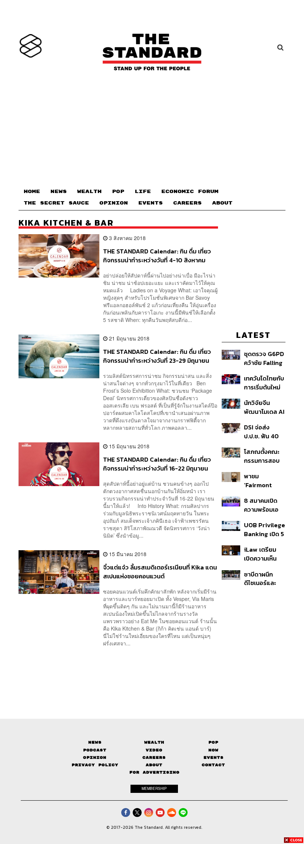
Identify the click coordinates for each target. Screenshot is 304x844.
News (95, 742)
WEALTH (89, 191)
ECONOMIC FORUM (189, 191)
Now (213, 750)
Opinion (94, 757)
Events (214, 757)
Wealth (154, 742)
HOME (32, 191)
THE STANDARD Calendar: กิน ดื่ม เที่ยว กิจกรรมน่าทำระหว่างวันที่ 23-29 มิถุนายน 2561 (157, 356)
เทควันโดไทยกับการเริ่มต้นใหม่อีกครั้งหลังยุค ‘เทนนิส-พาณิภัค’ (264, 382)
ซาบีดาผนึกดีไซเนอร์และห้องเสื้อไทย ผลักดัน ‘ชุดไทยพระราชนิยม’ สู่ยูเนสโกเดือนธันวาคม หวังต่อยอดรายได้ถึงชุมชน (264, 578)
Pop (213, 742)
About (154, 765)
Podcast (94, 750)
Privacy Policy (95, 765)
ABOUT (222, 203)
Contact (213, 765)
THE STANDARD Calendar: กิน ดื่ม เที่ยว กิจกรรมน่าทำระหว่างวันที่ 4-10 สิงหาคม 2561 (157, 255)
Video (154, 750)
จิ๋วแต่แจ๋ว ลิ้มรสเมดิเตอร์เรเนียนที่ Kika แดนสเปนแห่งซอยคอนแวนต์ (160, 571)
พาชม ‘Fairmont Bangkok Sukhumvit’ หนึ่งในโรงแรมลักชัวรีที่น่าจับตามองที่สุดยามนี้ (262, 480)
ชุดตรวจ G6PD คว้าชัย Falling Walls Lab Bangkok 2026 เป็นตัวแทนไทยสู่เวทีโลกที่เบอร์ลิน (264, 358)
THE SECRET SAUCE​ (56, 203)
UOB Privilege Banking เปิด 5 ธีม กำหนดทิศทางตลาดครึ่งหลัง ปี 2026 (264, 529)
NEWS (58, 191)
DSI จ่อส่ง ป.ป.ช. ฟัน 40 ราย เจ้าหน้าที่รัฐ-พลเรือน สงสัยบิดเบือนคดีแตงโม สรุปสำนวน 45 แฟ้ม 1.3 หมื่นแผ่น (264, 431)
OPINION (113, 203)
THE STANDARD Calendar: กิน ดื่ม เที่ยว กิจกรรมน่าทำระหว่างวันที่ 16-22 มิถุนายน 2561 (157, 463)
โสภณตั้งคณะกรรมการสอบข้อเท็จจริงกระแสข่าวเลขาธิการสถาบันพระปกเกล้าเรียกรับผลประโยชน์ (264, 456)
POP (118, 191)
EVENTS (150, 203)
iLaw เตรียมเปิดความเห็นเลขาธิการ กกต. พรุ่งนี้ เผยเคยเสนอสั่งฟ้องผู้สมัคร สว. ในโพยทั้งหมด (264, 553)
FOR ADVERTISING (154, 772)
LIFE (143, 191)
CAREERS (187, 203)
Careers (154, 757)
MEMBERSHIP (154, 788)
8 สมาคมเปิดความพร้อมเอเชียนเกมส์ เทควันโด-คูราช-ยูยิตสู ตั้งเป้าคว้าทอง (264, 504)
